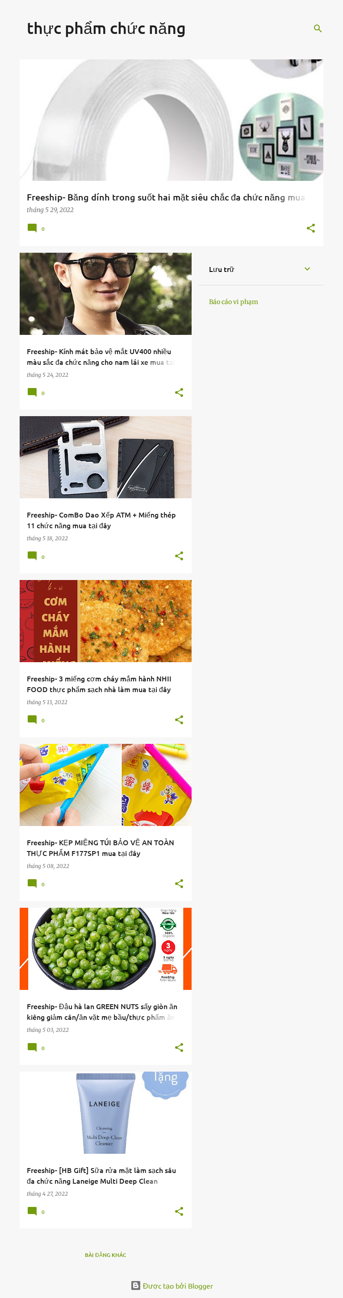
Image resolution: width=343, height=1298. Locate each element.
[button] (310, 229)
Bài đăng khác (105, 1255)
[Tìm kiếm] (318, 28)
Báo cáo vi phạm (233, 302)
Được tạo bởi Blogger (177, 1285)
